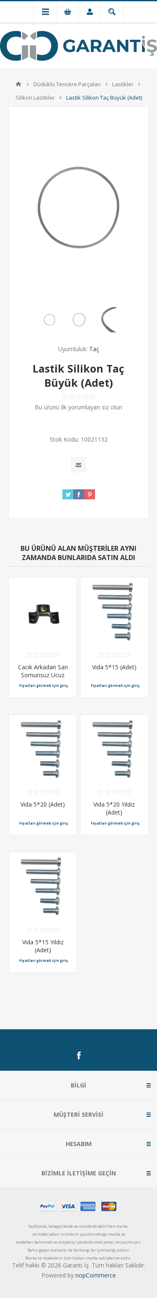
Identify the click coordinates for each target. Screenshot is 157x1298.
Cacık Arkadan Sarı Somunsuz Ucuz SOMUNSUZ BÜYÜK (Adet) (42, 679)
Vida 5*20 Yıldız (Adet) (114, 808)
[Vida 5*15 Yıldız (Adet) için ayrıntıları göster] (43, 886)
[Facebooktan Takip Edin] (78, 1055)
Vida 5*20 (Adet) (43, 804)
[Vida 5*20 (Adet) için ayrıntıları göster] (43, 749)
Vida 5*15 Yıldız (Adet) (43, 946)
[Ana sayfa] (18, 84)
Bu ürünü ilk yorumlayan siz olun (78, 407)
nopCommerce (95, 1275)
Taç (94, 349)
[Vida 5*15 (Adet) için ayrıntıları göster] (114, 611)
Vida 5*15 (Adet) (114, 667)
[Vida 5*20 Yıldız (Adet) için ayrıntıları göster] (114, 749)
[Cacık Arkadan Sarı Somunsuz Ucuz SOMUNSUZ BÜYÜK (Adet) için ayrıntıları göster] (43, 611)
